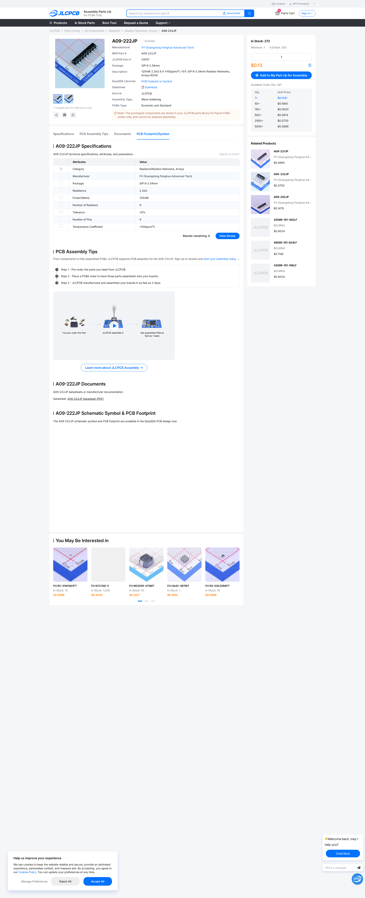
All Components (94, 30)
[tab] (63, 134)
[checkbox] (61, 168)
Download (151, 87)
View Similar (227, 235)
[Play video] (114, 326)
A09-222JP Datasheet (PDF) (85, 398)
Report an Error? (229, 154)
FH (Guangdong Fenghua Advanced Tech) (167, 47)
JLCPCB (54, 30)
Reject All (65, 881)
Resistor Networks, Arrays (141, 30)
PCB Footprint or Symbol (156, 81)
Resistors (114, 30)
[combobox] (172, 13)
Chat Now (343, 853)
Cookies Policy (27, 872)
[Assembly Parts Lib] (64, 13)
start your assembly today (220, 258)
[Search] (249, 13)
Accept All (97, 881)
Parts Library (72, 30)
